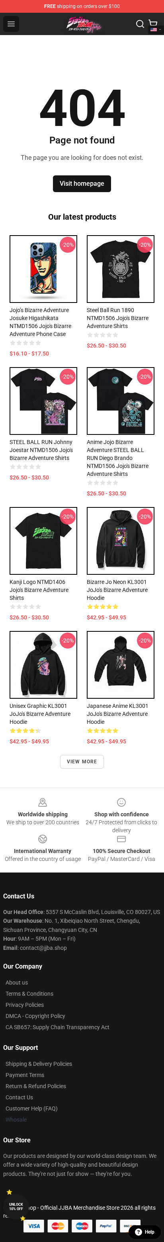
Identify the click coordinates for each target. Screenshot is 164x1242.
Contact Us (19, 1097)
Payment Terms (25, 1075)
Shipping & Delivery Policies (39, 1064)
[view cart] (153, 24)
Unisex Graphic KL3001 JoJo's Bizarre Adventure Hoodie (40, 714)
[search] (140, 24)
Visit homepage (82, 183)
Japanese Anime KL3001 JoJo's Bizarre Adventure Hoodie (117, 714)
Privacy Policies (25, 1005)
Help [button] (149, 1232)
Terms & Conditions (29, 993)
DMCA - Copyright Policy (35, 1016)
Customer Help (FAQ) (32, 1108)
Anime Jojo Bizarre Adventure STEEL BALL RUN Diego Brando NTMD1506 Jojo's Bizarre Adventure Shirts (117, 458)
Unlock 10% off (16, 1207)
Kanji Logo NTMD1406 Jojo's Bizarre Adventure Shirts (39, 590)
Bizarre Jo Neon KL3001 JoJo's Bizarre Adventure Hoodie (117, 590)
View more (82, 761)
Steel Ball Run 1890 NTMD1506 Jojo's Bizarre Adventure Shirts (117, 318)
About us (17, 982)
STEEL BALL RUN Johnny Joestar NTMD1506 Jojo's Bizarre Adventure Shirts (41, 450)
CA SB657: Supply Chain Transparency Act (57, 1027)
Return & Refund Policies (36, 1086)
